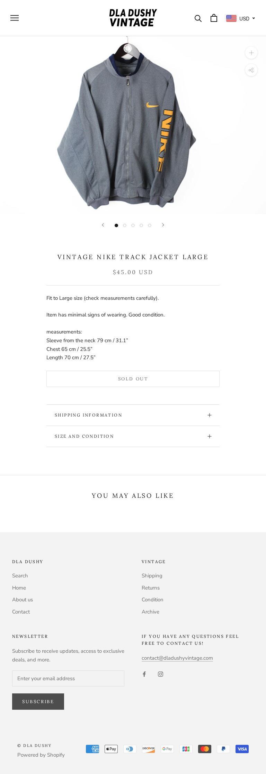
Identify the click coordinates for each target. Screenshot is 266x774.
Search (20, 575)
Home (19, 587)
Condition (152, 599)
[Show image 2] (124, 225)
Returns (151, 587)
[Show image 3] (133, 225)
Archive (150, 611)
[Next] (163, 225)
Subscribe (38, 702)
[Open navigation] (14, 18)
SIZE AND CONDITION (84, 436)
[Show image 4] (141, 225)
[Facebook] (144, 673)
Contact (21, 611)
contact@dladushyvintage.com (177, 657)
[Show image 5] (149, 225)
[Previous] (103, 225)
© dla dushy (34, 745)
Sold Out (133, 379)
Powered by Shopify (41, 754)
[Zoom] (251, 52)
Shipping (152, 575)
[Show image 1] (116, 225)
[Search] (198, 18)
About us (22, 599)
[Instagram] (160, 673)
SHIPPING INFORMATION (88, 415)
